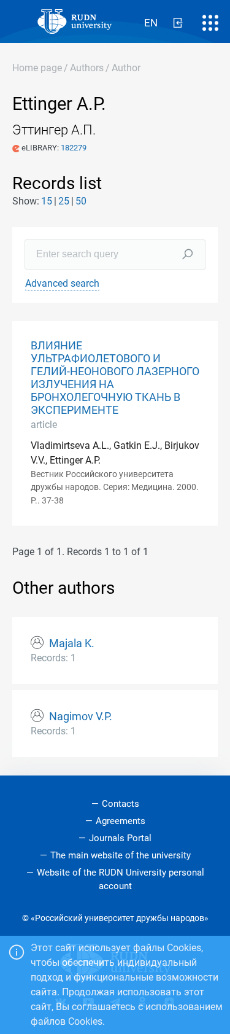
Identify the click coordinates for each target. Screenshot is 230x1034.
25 (63, 201)
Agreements (120, 820)
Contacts (120, 803)
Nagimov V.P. (80, 716)
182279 (73, 147)
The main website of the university (120, 855)
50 (80, 201)
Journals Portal (120, 838)
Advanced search (62, 283)
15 (46, 201)
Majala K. (71, 643)
